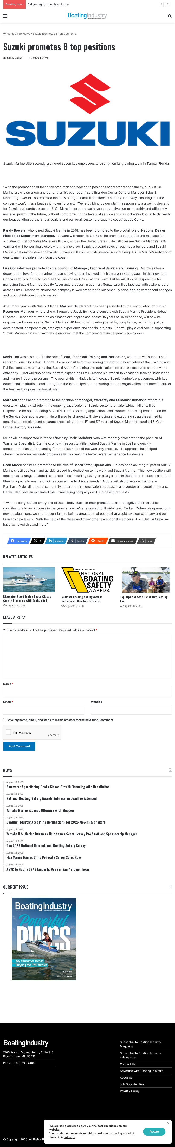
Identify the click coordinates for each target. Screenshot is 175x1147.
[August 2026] (43, 939)
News (7, 770)
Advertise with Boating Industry (141, 1071)
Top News (23, 33)
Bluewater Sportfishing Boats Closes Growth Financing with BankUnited (27, 598)
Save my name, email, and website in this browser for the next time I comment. (60, 720)
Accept (154, 1132)
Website (96, 702)
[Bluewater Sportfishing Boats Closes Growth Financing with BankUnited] (29, 579)
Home (10, 33)
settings (69, 1137)
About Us (126, 1077)
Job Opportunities (132, 1084)
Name (8, 683)
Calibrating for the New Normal (48, 4)
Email (8, 702)
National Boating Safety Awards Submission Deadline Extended (81, 599)
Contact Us (128, 1064)
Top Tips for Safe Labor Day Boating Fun (144, 599)
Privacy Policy (130, 1091)
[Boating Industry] (87, 16)
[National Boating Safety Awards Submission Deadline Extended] (87, 580)
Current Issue (15, 887)
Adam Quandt (15, 58)
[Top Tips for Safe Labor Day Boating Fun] (146, 580)
